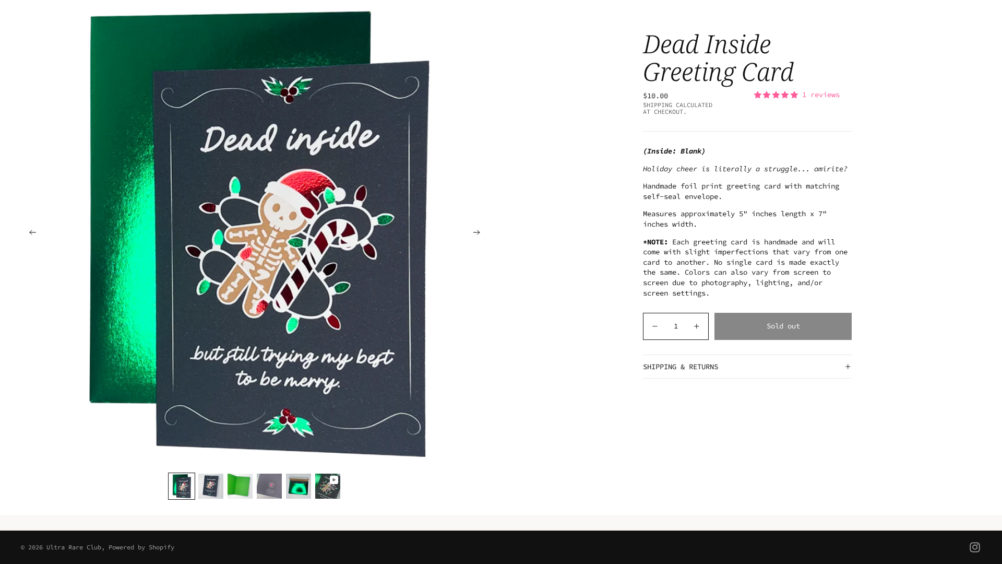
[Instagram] (975, 547)
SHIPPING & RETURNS (680, 366)
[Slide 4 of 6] (269, 486)
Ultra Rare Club (73, 547)
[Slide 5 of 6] (298, 486)
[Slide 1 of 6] (181, 486)
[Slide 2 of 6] (210, 486)
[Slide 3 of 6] (240, 486)
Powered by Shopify (141, 547)
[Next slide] (479, 233)
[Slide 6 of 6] (327, 486)
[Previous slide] (29, 233)
